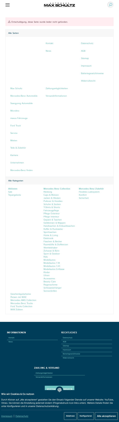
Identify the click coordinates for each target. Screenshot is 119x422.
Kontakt (11, 338)
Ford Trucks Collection (21, 306)
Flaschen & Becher (53, 241)
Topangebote (14, 195)
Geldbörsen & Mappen (55, 222)
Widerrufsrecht (68, 358)
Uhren (47, 275)
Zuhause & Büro (51, 250)
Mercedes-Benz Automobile (23, 96)
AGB (64, 342)
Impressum (6, 416)
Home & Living (51, 235)
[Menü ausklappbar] (7, 5)
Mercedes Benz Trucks (21, 303)
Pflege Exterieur (52, 213)
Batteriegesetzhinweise (71, 354)
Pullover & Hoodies (53, 201)
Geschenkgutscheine (20, 294)
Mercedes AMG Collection (23, 300)
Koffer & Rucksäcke (53, 229)
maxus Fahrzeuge (19, 118)
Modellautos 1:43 (52, 266)
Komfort (83, 195)
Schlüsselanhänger (53, 287)
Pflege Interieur (51, 216)
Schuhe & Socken (52, 204)
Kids (46, 256)
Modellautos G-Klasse (54, 269)
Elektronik (48, 238)
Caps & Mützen (51, 195)
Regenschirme (50, 284)
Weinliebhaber (50, 247)
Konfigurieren (86, 416)
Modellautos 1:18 (52, 263)
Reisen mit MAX (18, 297)
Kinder (47, 272)
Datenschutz (21, 416)
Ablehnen (70, 416)
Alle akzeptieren (106, 416)
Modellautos (49, 260)
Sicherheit (84, 198)
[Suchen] (110, 5)
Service (14, 133)
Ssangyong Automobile (21, 103)
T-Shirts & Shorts (52, 207)
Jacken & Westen (52, 198)
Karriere (14, 155)
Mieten (13, 140)
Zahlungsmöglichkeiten (44, 373)
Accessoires (49, 278)
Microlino (14, 110)
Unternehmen (17, 162)
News (11, 342)
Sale (10, 191)
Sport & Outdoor (52, 253)
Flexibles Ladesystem (89, 191)
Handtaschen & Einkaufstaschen (59, 226)
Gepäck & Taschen (53, 219)
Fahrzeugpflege (51, 210)
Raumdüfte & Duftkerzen (56, 244)
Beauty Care (50, 281)
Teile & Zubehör (18, 147)
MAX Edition (16, 309)
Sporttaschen (50, 232)
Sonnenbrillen (50, 291)
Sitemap (66, 346)
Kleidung (48, 191)
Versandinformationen (44, 377)
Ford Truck (15, 125)
